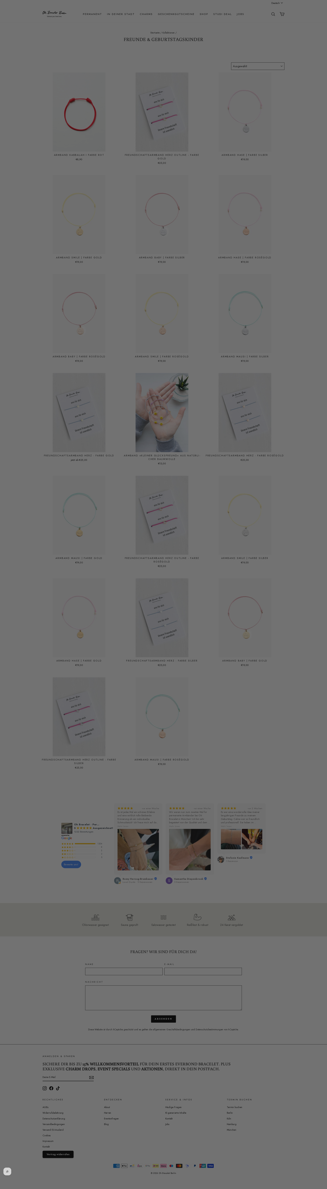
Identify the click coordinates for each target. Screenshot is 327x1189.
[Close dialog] (227, 553)
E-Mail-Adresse (112, 585)
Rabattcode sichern (129, 625)
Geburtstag (110, 601)
